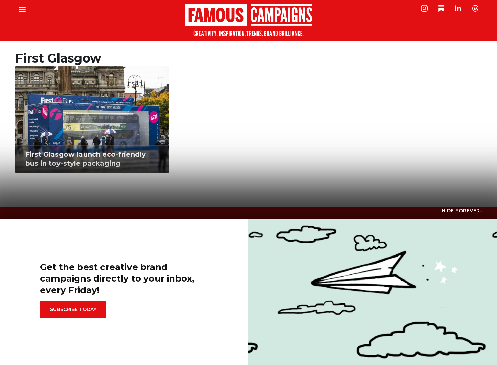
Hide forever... (463, 211)
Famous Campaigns (248, 20)
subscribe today (73, 309)
